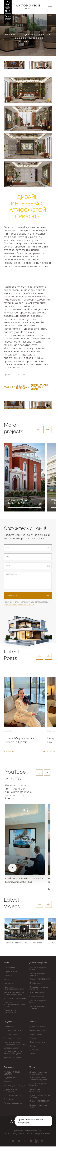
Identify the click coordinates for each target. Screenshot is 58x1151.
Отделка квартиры (12, 1031)
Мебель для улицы (38, 1031)
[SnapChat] (31, 1141)
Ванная (32, 1046)
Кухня (32, 1054)
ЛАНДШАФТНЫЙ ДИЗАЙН (11, 1073)
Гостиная (33, 1050)
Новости (8, 975)
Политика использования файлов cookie (14, 1004)
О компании (9, 968)
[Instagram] (19, 1141)
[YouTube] (13, 1141)
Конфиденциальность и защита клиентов (14, 994)
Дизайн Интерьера (38, 963)
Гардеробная (35, 1034)
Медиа (7, 979)
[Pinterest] (42, 1141)
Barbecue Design (11, 1048)
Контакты (8, 983)
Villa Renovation (36, 993)
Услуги (32, 1067)
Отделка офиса (11, 1034)
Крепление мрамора (13, 1058)
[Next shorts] (47, 772)
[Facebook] (25, 1141)
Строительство (11, 972)
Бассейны (8, 1082)
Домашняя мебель (38, 1027)
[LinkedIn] (37, 1141)
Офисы (32, 1038)
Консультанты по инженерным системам (14, 1043)
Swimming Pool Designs (14, 1086)
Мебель (33, 1022)
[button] (38, 429)
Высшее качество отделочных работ (38, 1079)
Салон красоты (36, 997)
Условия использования (15, 999)
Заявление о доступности (10, 1011)
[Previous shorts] (39, 772)
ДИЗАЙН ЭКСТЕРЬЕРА (39, 979)
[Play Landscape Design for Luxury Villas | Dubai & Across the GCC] (25, 839)
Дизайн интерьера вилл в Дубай (38, 1073)
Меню (6, 963)
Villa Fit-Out (9, 1027)
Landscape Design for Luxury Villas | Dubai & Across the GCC (24, 881)
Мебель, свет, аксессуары (35, 1090)
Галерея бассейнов (13, 1103)
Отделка (8, 1022)
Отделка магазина (12, 1038)
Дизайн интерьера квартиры (38, 974)
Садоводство (10, 1078)
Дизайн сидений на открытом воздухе (13, 1053)
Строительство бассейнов (11, 1090)
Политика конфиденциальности (19, 605)
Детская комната (37, 1042)
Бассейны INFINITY (12, 1095)
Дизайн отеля (35, 983)
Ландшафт (9, 1067)
